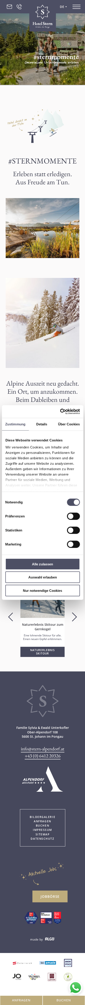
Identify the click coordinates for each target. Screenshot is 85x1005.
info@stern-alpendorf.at (42, 749)
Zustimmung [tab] (15, 424)
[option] (42, 619)
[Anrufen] (19, 6)
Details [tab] (41, 424)
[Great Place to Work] (31, 918)
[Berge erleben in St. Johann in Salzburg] (17, 977)
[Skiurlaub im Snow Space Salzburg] (68, 963)
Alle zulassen (42, 564)
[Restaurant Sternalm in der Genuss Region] (52, 977)
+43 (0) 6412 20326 (43, 756)
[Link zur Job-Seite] (46, 918)
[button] (42, 652)
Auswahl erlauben (42, 577)
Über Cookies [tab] (69, 424)
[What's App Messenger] (75, 987)
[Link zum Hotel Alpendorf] (42, 780)
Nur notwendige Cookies (42, 590)
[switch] (73, 516)
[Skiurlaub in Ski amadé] (47, 963)
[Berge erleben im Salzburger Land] (34, 977)
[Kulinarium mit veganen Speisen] (68, 977)
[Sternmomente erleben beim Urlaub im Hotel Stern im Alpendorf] (42, 715)
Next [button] (74, 617)
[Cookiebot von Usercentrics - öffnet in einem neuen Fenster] (60, 412)
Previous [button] (10, 617)
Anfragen (21, 1000)
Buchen (63, 1000)
